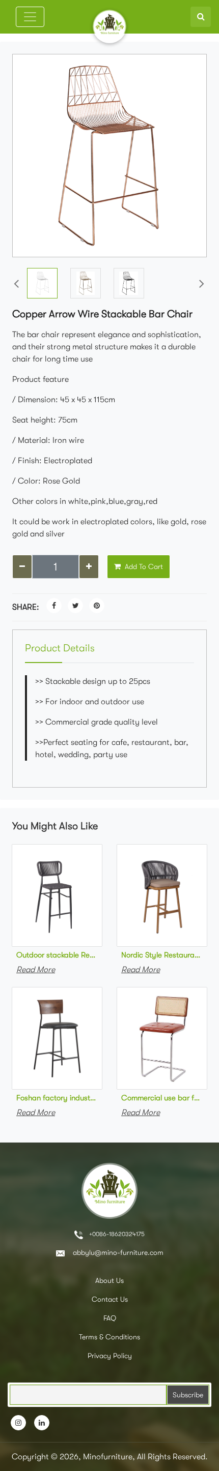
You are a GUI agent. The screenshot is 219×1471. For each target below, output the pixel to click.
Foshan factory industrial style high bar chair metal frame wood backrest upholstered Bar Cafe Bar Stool (57, 1097)
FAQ (109, 1318)
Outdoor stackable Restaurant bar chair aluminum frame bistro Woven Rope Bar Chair (57, 954)
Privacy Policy (110, 1356)
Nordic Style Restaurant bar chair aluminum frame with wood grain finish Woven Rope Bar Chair (162, 954)
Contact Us (110, 1299)
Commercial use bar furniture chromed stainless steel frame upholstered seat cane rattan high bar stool (162, 1097)
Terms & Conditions (109, 1337)
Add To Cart (143, 566)
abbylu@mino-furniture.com (117, 1252)
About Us (109, 1280)
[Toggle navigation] (30, 17)
